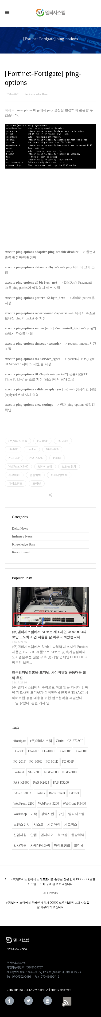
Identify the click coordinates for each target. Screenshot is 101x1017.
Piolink (57, 457)
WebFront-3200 (48, 803)
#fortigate (19, 741)
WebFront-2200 (23, 803)
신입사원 (20, 835)
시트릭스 (70, 824)
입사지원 (20, 845)
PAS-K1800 (21, 782)
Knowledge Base (37, 94)
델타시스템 (45, 466)
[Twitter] (28, 1000)
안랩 (33, 835)
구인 (61, 814)
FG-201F (19, 761)
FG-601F (68, 761)
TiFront (74, 793)
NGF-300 (13, 457)
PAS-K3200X (22, 793)
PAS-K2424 (41, 782)
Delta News (20, 528)
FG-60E (18, 751)
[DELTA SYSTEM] (50, 12)
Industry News (22, 536)
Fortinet (31, 449)
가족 (34, 814)
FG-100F (42, 440)
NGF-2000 (52, 449)
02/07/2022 (12, 94)
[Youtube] (47, 1000)
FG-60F (13, 449)
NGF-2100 (69, 772)
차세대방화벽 (59, 475)
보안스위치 (69, 466)
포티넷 (36, 483)
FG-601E (52, 761)
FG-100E (48, 751)
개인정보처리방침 (17, 949)
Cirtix (60, 741)
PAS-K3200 (36, 457)
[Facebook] (9, 1000)
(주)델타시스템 (17, 440)
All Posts (50, 893)
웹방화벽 (35, 475)
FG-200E (63, 440)
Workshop (20, 814)
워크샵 (62, 835)
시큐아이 (14, 475)
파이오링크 (15, 483)
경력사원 (47, 814)
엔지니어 (47, 835)
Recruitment (21, 552)
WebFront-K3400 (18, 466)
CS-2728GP (75, 741)
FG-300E (35, 761)
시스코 (38, 824)
